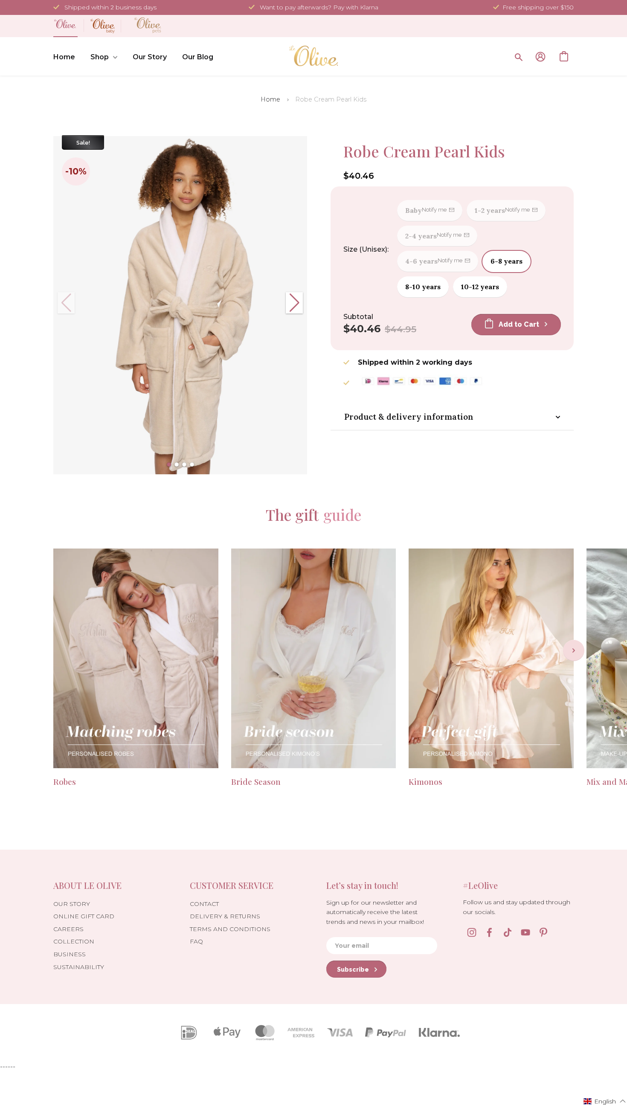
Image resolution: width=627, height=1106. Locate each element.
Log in (540, 57)
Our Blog (197, 57)
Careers (68, 929)
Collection (73, 941)
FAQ (196, 941)
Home (64, 57)
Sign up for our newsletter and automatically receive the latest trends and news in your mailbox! (375, 912)
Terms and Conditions (230, 929)
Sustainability (78, 967)
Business (69, 954)
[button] (169, 464)
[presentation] (573, 650)
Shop (99, 57)
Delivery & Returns (225, 916)
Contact (204, 904)
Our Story (150, 57)
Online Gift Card (83, 916)
